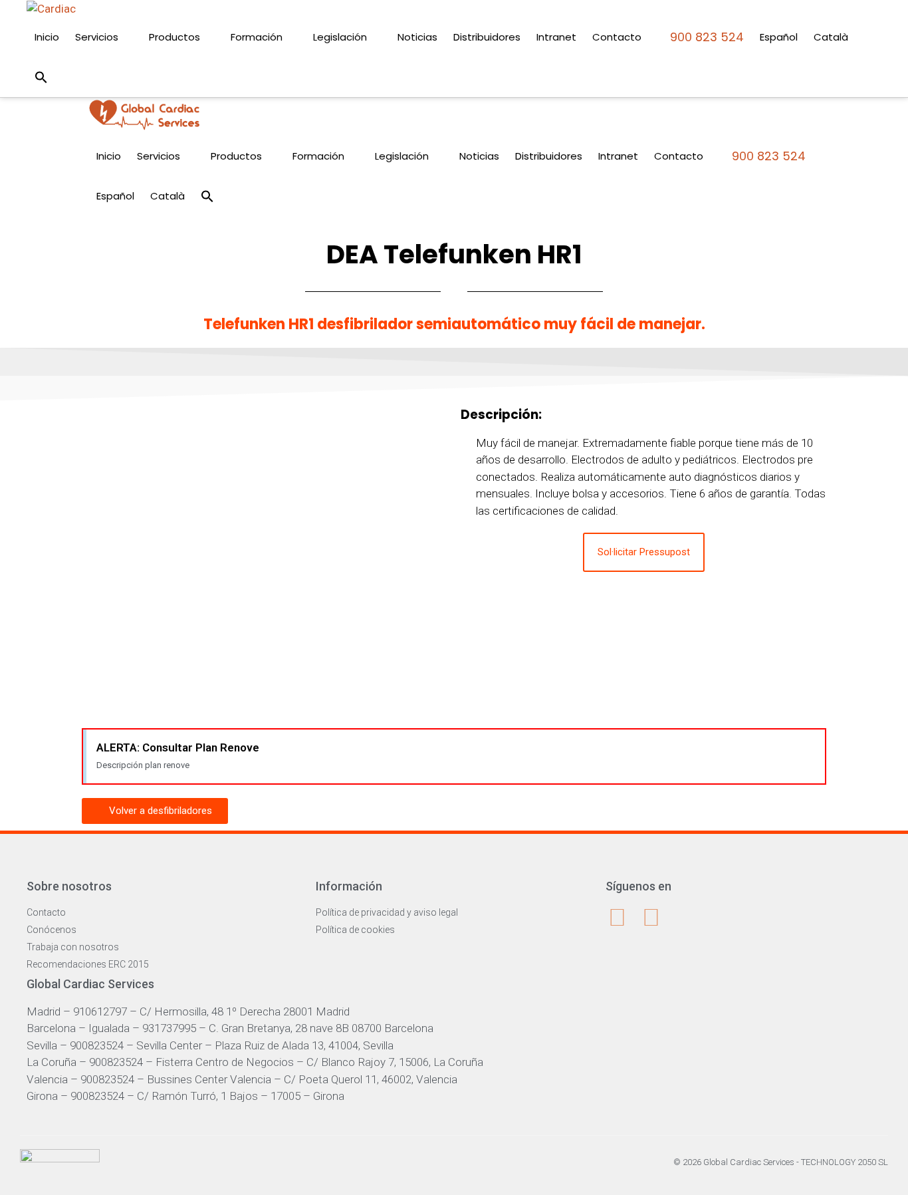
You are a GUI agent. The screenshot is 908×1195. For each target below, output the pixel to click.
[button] (41, 77)
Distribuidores (486, 37)
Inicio (47, 37)
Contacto (616, 37)
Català (831, 37)
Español (779, 37)
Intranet (556, 37)
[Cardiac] (144, 117)
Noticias (417, 37)
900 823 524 (705, 37)
